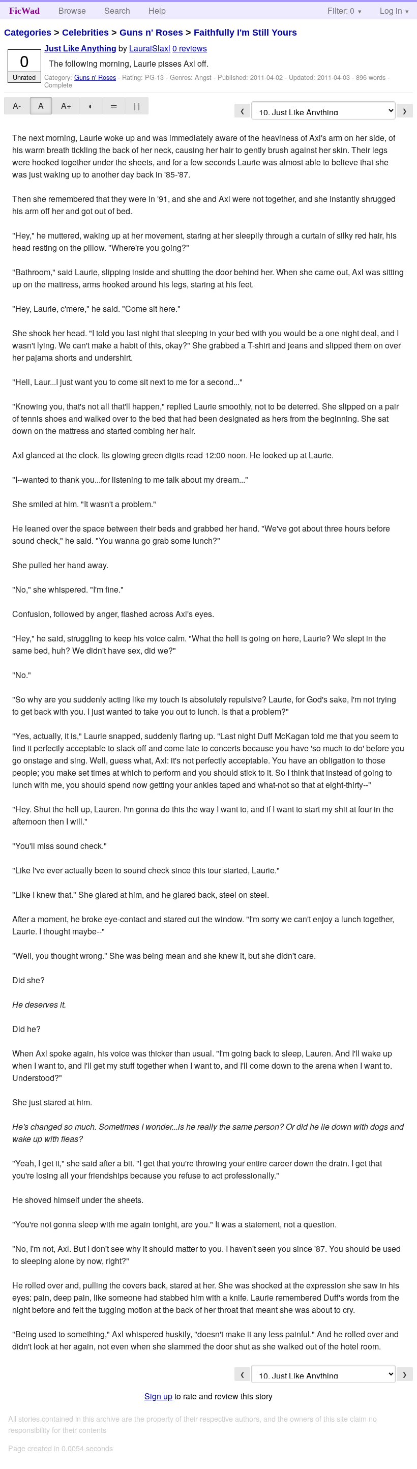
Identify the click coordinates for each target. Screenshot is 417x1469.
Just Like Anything (80, 48)
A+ (66, 105)
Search (117, 10)
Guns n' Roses (151, 32)
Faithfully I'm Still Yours (245, 32)
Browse (72, 10)
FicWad (24, 11)
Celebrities (85, 32)
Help (157, 10)
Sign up (158, 1396)
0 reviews (189, 48)
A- (17, 105)
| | (137, 105)
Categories (27, 32)
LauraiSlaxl (149, 48)
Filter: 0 (340, 10)
